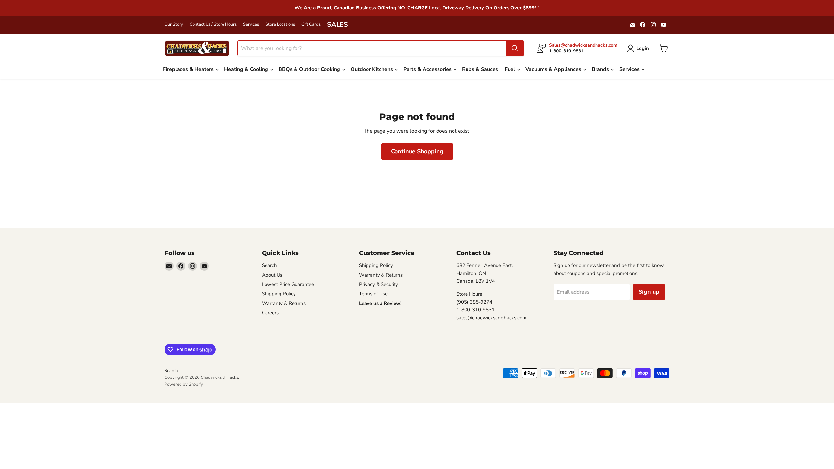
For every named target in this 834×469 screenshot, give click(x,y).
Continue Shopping (417, 151)
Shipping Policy (279, 294)
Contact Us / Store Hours (213, 24)
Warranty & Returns (284, 303)
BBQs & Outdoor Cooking (310, 69)
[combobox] (372, 48)
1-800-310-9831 (475, 309)
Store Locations (280, 24)
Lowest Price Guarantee (288, 284)
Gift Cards (311, 24)
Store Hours (469, 294)
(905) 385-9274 (474, 302)
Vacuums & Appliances (553, 69)
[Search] (515, 48)
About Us (272, 275)
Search (269, 265)
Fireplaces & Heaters (189, 69)
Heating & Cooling (246, 69)
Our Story (174, 24)
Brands (601, 69)
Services (251, 24)
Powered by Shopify (184, 384)
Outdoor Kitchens (372, 69)
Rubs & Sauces (480, 69)
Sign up (649, 292)
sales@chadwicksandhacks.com (491, 317)
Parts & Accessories (428, 69)
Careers (270, 312)
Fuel (510, 69)
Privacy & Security (378, 284)
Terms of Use (373, 294)
